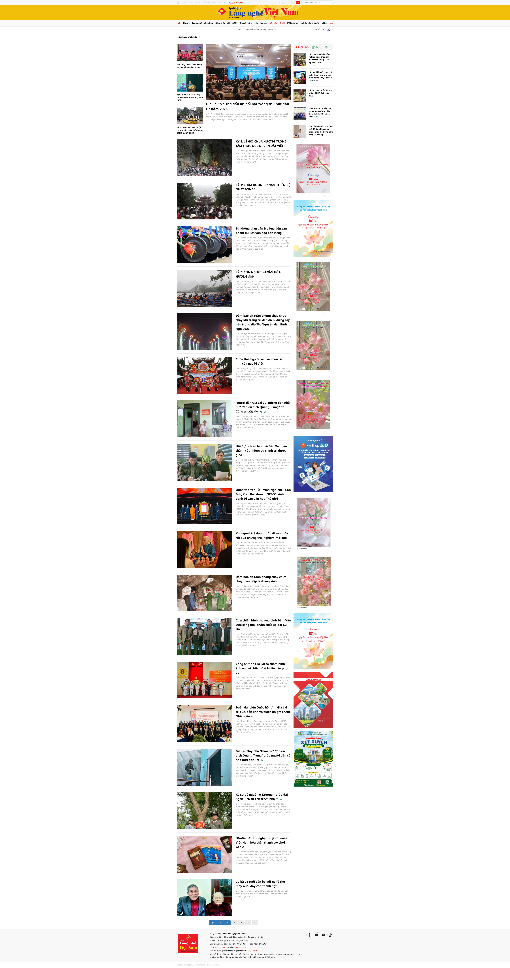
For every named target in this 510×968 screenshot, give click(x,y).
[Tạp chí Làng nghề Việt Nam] (188, 943)
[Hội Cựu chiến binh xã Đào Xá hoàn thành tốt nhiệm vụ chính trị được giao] (204, 462)
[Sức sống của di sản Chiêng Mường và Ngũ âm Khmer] (190, 52)
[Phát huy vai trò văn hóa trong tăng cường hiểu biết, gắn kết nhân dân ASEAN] (300, 113)
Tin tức (186, 23)
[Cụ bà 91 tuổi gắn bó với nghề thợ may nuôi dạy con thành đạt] (204, 897)
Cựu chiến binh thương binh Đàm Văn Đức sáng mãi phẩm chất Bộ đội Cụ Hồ (263, 624)
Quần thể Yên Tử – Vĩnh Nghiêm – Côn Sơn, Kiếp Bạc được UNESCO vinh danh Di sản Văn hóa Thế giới (263, 494)
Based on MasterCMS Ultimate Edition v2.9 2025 (198, 964)
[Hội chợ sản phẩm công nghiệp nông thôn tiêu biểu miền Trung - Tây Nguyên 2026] (300, 59)
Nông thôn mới (222, 23)
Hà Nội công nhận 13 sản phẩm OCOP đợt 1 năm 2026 (320, 93)
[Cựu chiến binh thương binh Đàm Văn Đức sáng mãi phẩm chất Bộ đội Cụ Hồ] (204, 636)
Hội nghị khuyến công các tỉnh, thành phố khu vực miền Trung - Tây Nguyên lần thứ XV (321, 76)
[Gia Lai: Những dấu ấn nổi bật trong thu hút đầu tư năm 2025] (248, 72)
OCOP (235, 23)
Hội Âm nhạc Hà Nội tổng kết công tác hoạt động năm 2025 (190, 97)
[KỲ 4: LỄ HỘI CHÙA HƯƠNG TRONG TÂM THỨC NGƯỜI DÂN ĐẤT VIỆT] (204, 157)
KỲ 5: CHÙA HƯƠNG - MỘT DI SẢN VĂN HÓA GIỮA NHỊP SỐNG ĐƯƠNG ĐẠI (190, 130)
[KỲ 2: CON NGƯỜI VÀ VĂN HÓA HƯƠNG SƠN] (204, 288)
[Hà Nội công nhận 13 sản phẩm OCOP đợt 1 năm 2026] (300, 95)
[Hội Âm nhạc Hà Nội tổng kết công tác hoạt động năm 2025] (190, 83)
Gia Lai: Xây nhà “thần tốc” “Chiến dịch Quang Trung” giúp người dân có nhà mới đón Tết (263, 755)
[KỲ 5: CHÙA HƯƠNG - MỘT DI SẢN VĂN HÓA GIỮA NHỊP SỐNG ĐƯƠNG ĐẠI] (190, 115)
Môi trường (292, 23)
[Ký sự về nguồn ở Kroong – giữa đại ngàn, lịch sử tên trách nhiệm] (204, 810)
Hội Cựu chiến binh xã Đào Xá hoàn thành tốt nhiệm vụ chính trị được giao (261, 450)
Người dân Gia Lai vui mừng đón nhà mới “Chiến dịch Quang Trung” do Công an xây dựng (263, 407)
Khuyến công (246, 23)
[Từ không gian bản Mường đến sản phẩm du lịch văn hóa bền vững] (204, 244)
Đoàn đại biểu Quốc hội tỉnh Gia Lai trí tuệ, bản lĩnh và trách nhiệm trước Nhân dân (263, 711)
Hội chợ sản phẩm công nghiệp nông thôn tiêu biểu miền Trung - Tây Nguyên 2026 (254, 29)
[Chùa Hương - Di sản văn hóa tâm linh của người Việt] (204, 375)
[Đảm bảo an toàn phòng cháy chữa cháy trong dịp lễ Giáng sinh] (204, 593)
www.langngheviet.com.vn (289, 954)
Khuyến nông (261, 23)
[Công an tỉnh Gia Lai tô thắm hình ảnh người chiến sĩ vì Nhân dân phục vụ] (204, 680)
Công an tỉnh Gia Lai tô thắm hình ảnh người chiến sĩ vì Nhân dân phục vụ (262, 668)
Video (324, 23)
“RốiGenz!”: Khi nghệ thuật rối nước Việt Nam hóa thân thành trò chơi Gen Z (262, 842)
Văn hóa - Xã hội (277, 23)
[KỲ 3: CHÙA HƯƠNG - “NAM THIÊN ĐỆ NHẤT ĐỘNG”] (204, 201)
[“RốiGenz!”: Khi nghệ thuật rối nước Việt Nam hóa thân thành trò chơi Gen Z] (204, 854)
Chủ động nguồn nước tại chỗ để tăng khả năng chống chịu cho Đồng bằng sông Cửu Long (321, 130)
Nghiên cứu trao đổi (310, 23)
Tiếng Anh (298, 2)
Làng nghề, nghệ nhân (202, 23)
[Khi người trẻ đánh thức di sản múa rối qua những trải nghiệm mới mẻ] (204, 549)
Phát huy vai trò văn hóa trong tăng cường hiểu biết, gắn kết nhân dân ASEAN (320, 112)
